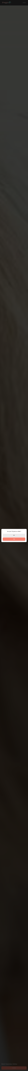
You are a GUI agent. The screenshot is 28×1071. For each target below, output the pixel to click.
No (14, 535)
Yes (14, 539)
